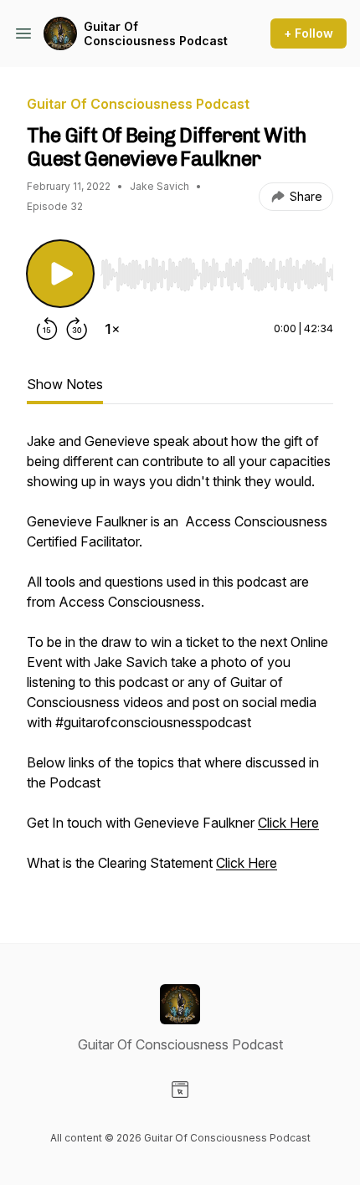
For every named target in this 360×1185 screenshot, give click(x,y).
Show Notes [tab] (65, 384)
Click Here (288, 822)
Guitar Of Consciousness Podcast (156, 34)
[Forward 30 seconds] (77, 329)
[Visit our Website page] (180, 1089)
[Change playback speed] (112, 329)
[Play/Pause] (60, 273)
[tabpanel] (180, 660)
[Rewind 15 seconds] (47, 329)
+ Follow (308, 33)
